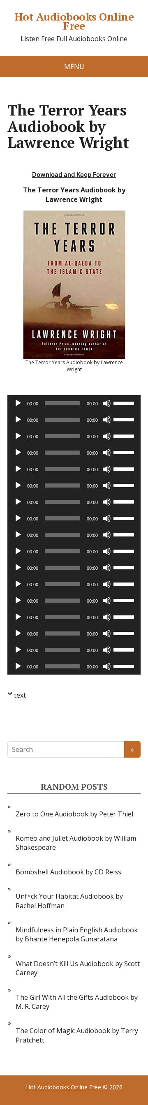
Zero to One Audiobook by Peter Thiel (74, 813)
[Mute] (107, 403)
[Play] (18, 403)
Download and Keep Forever (74, 174)
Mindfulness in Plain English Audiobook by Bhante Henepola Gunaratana (77, 934)
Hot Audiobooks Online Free (74, 21)
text (20, 695)
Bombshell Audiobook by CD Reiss (68, 871)
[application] (74, 403)
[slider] (124, 402)
